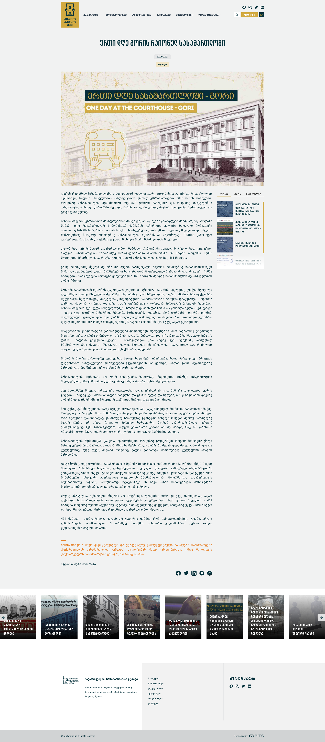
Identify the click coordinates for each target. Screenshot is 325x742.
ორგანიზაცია (155, 698)
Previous (3, 617)
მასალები (153, 678)
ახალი (237, 194)
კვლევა (224, 194)
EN (261, 14)
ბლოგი (162, 64)
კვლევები (164, 14)
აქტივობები (184, 14)
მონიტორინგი (116, 14)
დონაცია (249, 14)
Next (321, 617)
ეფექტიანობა (141, 14)
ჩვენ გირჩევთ (253, 194)
